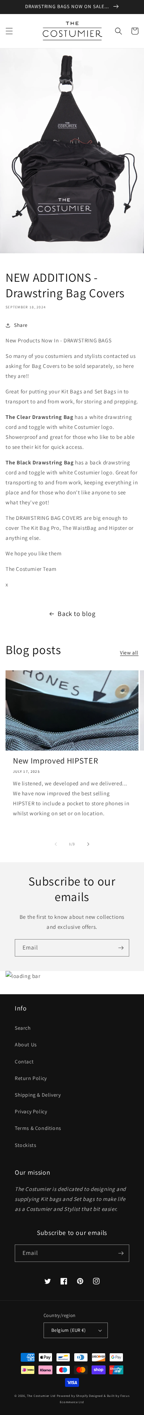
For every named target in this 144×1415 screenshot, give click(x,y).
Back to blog (76, 613)
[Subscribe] (121, 948)
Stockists (25, 1145)
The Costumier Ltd (41, 1396)
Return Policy (31, 1078)
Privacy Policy (31, 1111)
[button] (9, 31)
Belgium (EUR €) (68, 1330)
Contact (24, 1061)
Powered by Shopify (72, 1396)
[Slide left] (56, 844)
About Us (26, 1044)
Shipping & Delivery (38, 1094)
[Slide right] (88, 844)
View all (129, 652)
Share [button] (21, 325)
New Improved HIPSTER (55, 760)
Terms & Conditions (38, 1128)
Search (23, 1028)
